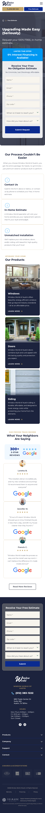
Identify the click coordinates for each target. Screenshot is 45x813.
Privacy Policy (32, 803)
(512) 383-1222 (23, 693)
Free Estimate (33, 9)
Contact (5, 755)
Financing (22, 792)
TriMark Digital (31, 800)
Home (3, 20)
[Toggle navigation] (41, 3)
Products (6, 735)
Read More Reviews (22, 587)
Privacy (36, 792)
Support (6, 748)
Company (6, 741)
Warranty (9, 792)
